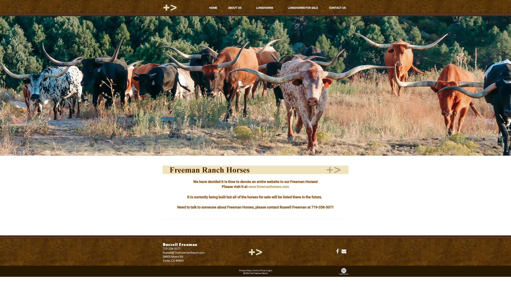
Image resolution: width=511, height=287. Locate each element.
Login (269, 270)
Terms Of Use (259, 270)
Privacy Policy (245, 270)
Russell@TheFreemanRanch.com (184, 252)
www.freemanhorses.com (268, 187)
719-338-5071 (172, 248)
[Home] (255, 252)
